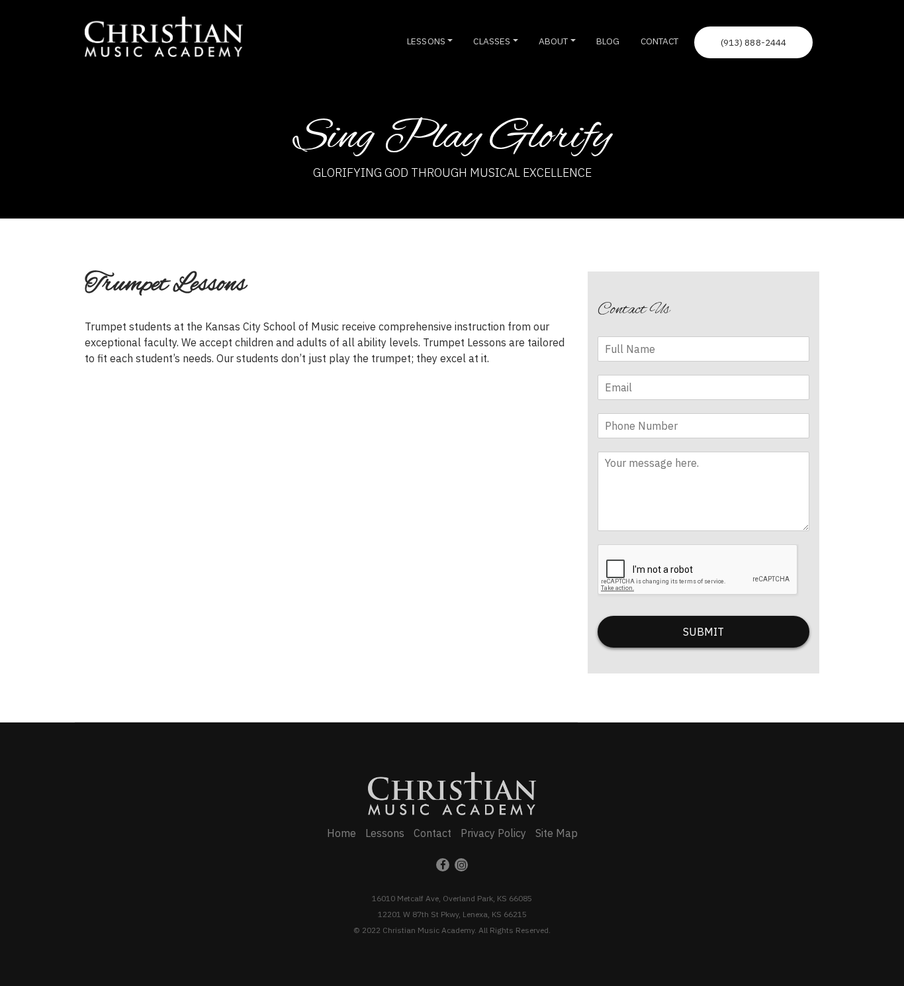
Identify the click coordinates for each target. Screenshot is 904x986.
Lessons (384, 833)
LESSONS (426, 41)
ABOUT (553, 41)
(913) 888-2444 (754, 42)
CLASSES (491, 41)
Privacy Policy (493, 833)
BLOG (608, 41)
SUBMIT (703, 631)
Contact (432, 833)
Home (341, 833)
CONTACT (660, 41)
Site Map (556, 833)
